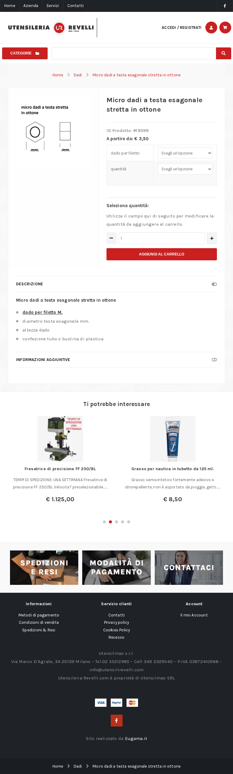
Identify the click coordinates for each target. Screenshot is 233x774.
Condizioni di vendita (39, 622)
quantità (118, 169)
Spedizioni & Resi (38, 630)
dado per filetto (125, 153)
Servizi (52, 5)
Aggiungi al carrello (161, 254)
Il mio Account (194, 615)
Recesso (116, 637)
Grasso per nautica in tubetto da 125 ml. (172, 468)
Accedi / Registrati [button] (181, 27)
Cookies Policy (116, 630)
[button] (104, 521)
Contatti (75, 5)
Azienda (30, 5)
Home (9, 5)
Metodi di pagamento (39, 615)
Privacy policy (116, 622)
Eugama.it (136, 738)
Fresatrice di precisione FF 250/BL (60, 468)
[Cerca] (223, 53)
